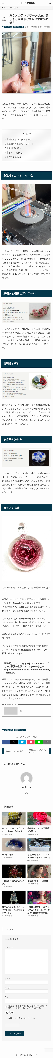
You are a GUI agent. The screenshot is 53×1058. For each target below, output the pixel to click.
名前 (7, 978)
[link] (26, 792)
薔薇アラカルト (18, 27)
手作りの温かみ (16, 152)
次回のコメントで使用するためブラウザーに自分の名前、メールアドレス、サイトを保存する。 (27, 1007)
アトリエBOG (26, 3)
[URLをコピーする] (47, 742)
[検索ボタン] (50, 3)
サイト (7, 997)
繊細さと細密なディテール (21, 143)
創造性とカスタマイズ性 (20, 139)
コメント (9, 947)
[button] (6, 742)
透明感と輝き (15, 148)
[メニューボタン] (3, 3)
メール (8, 987)
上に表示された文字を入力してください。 (21, 1018)
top (21, 710)
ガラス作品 (8, 27)
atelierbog (26, 787)
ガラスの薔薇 (15, 156)
